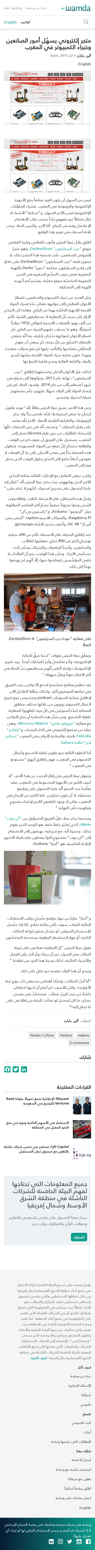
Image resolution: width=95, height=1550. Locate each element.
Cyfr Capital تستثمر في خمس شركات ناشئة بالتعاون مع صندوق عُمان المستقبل (36, 1149)
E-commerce (79, 1042)
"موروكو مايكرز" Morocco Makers (46, 723)
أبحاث (87, 1432)
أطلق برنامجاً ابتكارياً (78, 1488)
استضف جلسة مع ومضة (73, 1469)
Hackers (66, 1035)
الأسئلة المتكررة (80, 1385)
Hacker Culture (42, 1035)
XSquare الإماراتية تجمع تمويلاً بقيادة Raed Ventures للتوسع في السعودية (37, 1101)
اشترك (79, 1237)
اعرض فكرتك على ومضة (73, 1497)
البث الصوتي (81, 1422)
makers (83, 1035)
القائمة (25, 22)
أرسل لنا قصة (81, 1459)
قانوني (86, 1404)
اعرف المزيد (38, 1357)
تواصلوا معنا (13, 7)
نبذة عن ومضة (36, 7)
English (10, 22)
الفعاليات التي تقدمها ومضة (71, 1441)
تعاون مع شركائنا (79, 1478)
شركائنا (86, 1395)
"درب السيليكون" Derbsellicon (56, 248)
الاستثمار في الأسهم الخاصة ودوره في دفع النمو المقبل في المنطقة (38, 1125)
